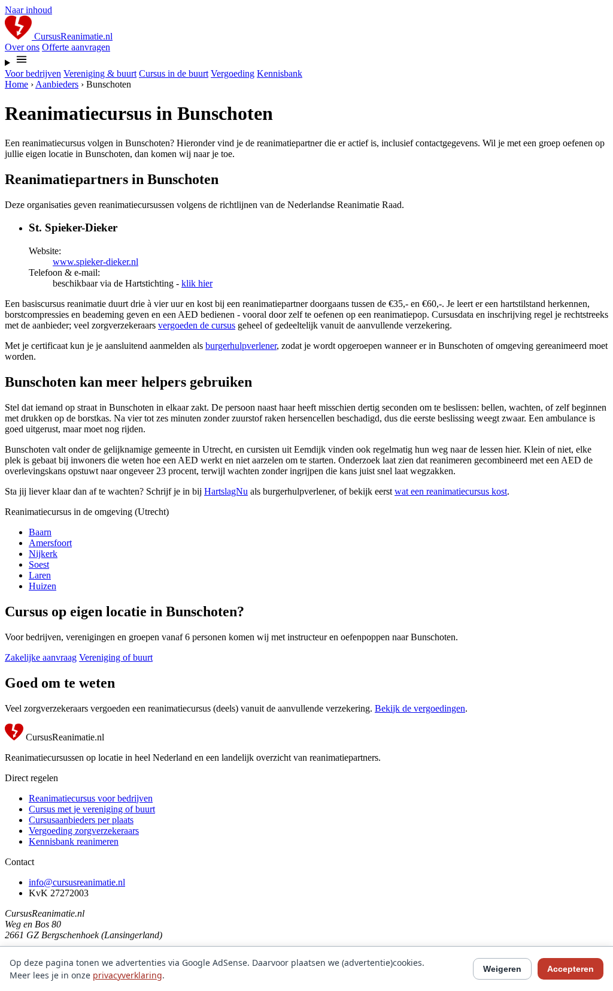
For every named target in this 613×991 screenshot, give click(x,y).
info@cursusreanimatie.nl (77, 882)
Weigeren (502, 969)
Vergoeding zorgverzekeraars (84, 831)
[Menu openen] (306, 60)
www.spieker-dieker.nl (95, 262)
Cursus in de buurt (173, 73)
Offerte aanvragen (76, 47)
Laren (40, 575)
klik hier (197, 283)
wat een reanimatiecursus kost (450, 491)
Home (16, 84)
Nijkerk (43, 554)
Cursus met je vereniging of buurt (92, 809)
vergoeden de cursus (196, 325)
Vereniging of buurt (116, 657)
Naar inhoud (28, 10)
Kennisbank (279, 73)
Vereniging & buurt (99, 73)
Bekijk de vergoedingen (420, 708)
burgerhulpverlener (241, 346)
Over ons (22, 47)
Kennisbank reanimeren (74, 841)
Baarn (40, 532)
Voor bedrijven (33, 73)
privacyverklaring (127, 975)
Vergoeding (232, 73)
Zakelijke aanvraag (41, 657)
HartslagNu (226, 491)
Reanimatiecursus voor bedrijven (91, 798)
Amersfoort (50, 543)
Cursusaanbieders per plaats (81, 820)
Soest (39, 564)
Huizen (42, 586)
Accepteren (570, 969)
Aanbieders (56, 84)
